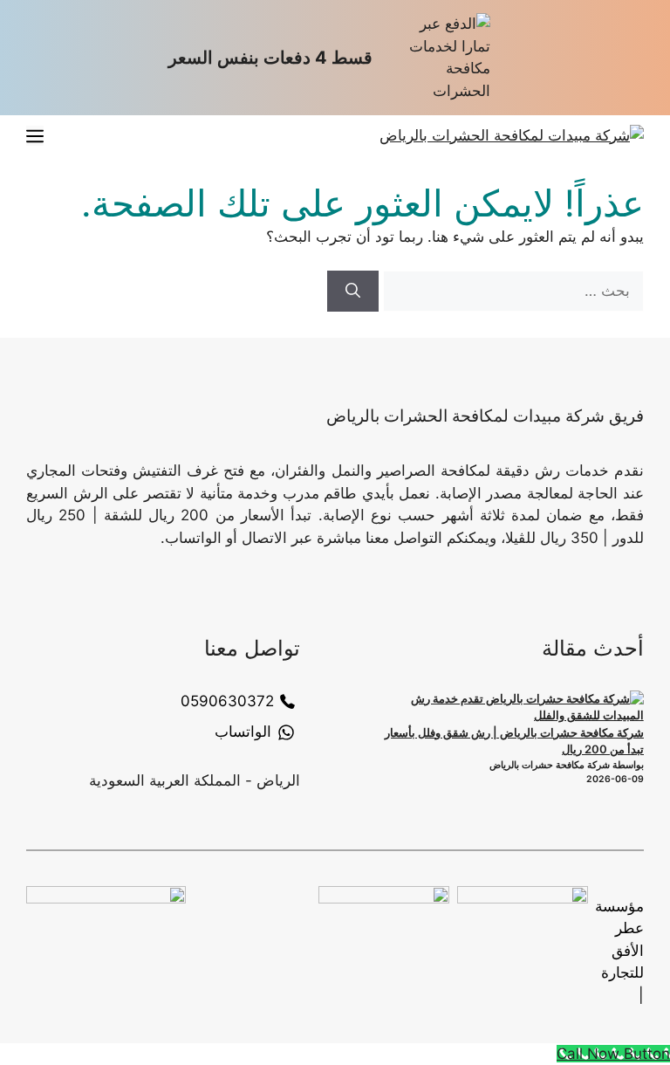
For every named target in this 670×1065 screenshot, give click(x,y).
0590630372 (227, 701)
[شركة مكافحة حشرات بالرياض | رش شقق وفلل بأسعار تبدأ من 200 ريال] (512, 708)
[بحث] (353, 292)
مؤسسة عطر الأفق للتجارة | (619, 950)
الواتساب (243, 731)
